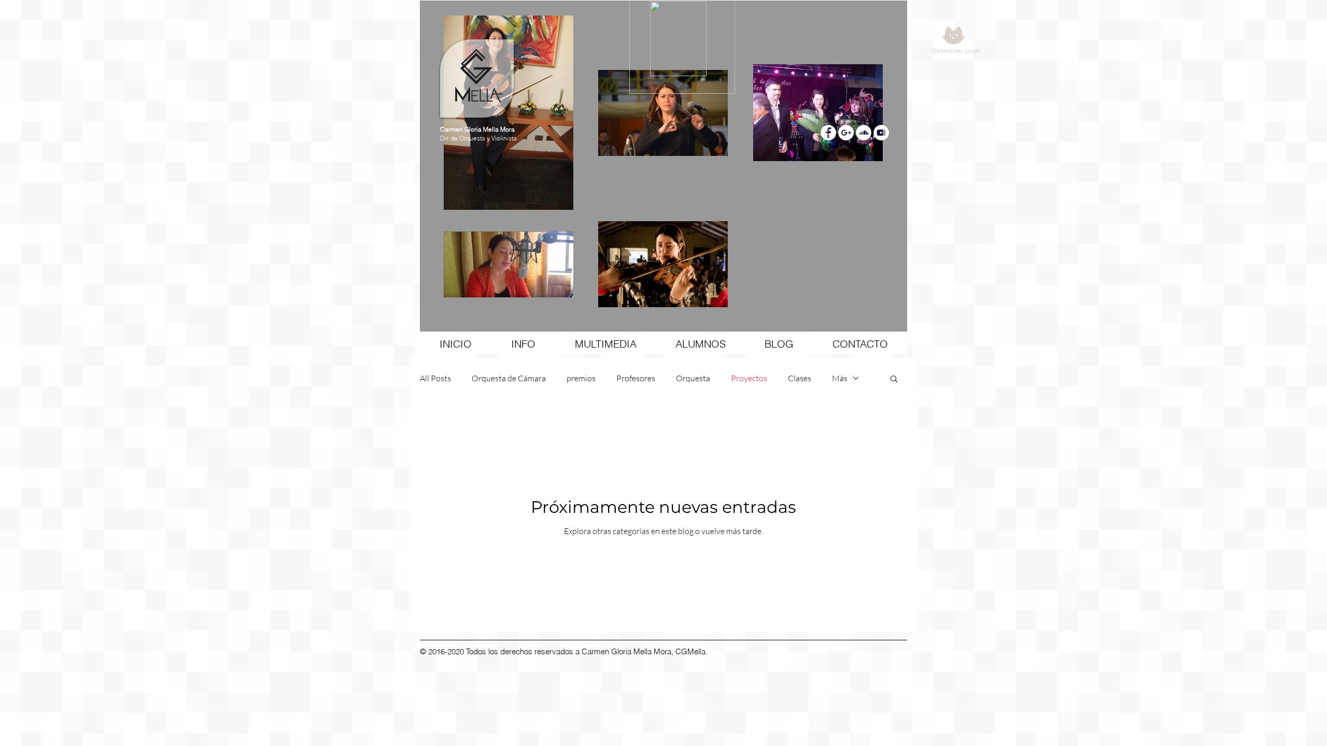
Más (840, 378)
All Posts (435, 378)
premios (581, 378)
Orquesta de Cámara (509, 378)
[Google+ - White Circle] (846, 132)
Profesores (635, 378)
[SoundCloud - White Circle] (863, 132)
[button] (894, 379)
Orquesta (693, 378)
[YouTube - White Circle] (881, 132)
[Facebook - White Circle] (828, 132)
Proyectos (749, 378)
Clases (799, 378)
